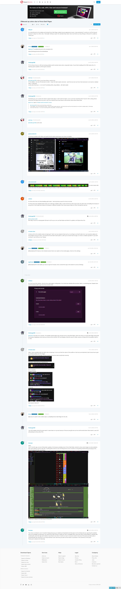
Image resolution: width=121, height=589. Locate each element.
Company (95, 552)
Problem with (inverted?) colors (44, 102)
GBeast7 (30, 29)
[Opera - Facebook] (21, 584)
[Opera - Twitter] (23, 584)
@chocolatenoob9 (40, 216)
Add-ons (44, 556)
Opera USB (24, 566)
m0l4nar (30, 280)
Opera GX (25, 24)
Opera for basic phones (27, 577)
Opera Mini (24, 573)
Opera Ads (44, 561)
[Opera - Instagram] (31, 584)
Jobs (93, 559)
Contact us (94, 565)
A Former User (31, 231)
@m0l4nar (30, 335)
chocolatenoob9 (32, 181)
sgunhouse (30, 262)
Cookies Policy (78, 559)
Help (59, 552)
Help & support (62, 556)
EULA (76, 561)
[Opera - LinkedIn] (28, 584)
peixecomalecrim (32, 133)
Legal (76, 552)
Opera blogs (61, 558)
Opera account (45, 558)
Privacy (76, 558)
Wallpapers (44, 559)
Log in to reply (97, 24)
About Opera (95, 556)
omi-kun (30, 77)
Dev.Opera (60, 561)
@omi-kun (39, 96)
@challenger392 (32, 80)
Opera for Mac (24, 560)
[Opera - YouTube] (26, 584)
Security (77, 556)
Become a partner (96, 563)
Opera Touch (24, 575)
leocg (29, 46)
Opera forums (61, 559)
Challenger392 (31, 62)
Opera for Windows (25, 558)
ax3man (30, 198)
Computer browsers (25, 555)
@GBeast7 (48, 46)
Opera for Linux (25, 562)
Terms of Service (79, 563)
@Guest (47, 248)
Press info (94, 558)
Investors (94, 561)
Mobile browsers (24, 568)
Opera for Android (25, 571)
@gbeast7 (30, 49)
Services (44, 552)
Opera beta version (25, 564)
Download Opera (61, 11)
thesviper (30, 443)
